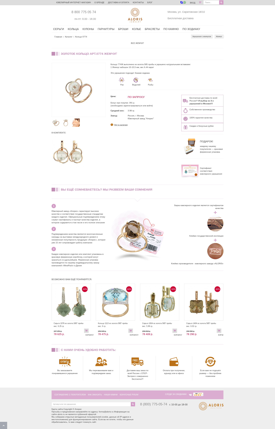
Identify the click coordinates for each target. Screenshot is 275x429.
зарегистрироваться (132, 105)
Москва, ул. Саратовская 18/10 (186, 11)
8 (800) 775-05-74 (153, 404)
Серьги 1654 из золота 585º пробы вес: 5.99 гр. (157, 324)
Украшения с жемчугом (201, 37)
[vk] (190, 394)
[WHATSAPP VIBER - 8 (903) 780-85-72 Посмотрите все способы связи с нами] (182, 2)
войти (149, 105)
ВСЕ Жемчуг (137, 43)
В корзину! (131, 331)
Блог (150, 2)
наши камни (111, 394)
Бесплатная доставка (181, 18)
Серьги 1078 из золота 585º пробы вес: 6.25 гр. (68, 324)
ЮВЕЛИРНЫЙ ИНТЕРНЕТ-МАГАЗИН (73, 2)
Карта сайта (57, 409)
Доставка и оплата (118, 2)
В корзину (87, 331)
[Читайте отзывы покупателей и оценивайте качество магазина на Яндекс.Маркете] (198, 394)
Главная (58, 37)
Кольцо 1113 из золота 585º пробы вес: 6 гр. (113, 324)
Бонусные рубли (129, 394)
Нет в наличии (121, 125)
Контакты (138, 2)
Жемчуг (219, 37)
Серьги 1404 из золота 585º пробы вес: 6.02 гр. (201, 324)
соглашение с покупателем (70, 394)
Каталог (68, 37)
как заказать (95, 394)
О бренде (99, 2)
